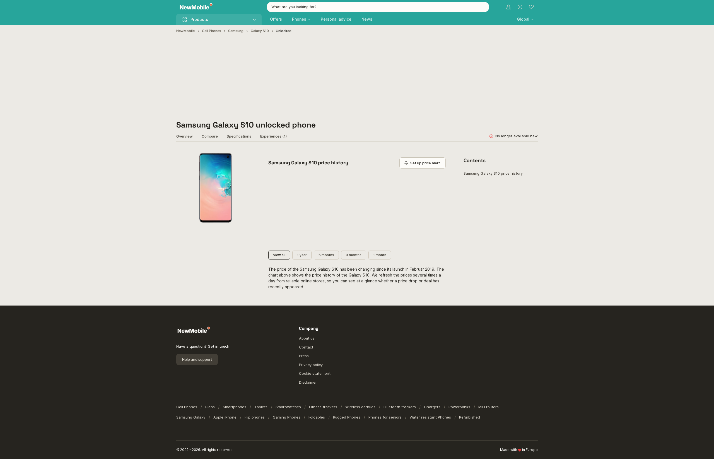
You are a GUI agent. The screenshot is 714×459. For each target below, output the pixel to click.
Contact (306, 347)
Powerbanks (459, 407)
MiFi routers (488, 407)
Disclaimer (308, 382)
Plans (210, 407)
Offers (276, 19)
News (366, 19)
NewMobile (185, 31)
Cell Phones (211, 31)
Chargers (432, 407)
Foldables (316, 417)
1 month (379, 255)
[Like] (248, 155)
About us (306, 338)
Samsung (235, 31)
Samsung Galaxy (190, 417)
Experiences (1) (273, 136)
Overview (184, 136)
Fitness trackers (323, 407)
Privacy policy (311, 364)
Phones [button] (299, 19)
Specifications (239, 136)
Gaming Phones (286, 417)
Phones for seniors (385, 417)
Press (304, 356)
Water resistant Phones (430, 417)
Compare (210, 136)
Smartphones (234, 407)
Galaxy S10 (260, 31)
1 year (302, 255)
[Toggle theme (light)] (520, 7)
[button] (525, 19)
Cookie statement (315, 373)
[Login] (508, 7)
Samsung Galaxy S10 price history (493, 173)
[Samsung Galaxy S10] (215, 187)
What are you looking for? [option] (294, 6)
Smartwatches (288, 407)
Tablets (260, 407)
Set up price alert (425, 163)
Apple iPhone (225, 417)
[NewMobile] (194, 7)
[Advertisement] (357, 77)
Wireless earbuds (360, 407)
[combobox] (378, 7)
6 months (326, 255)
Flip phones (255, 417)
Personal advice (336, 19)
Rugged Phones (346, 417)
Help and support (197, 359)
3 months (353, 255)
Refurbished (469, 417)
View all (279, 255)
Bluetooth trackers (399, 407)
